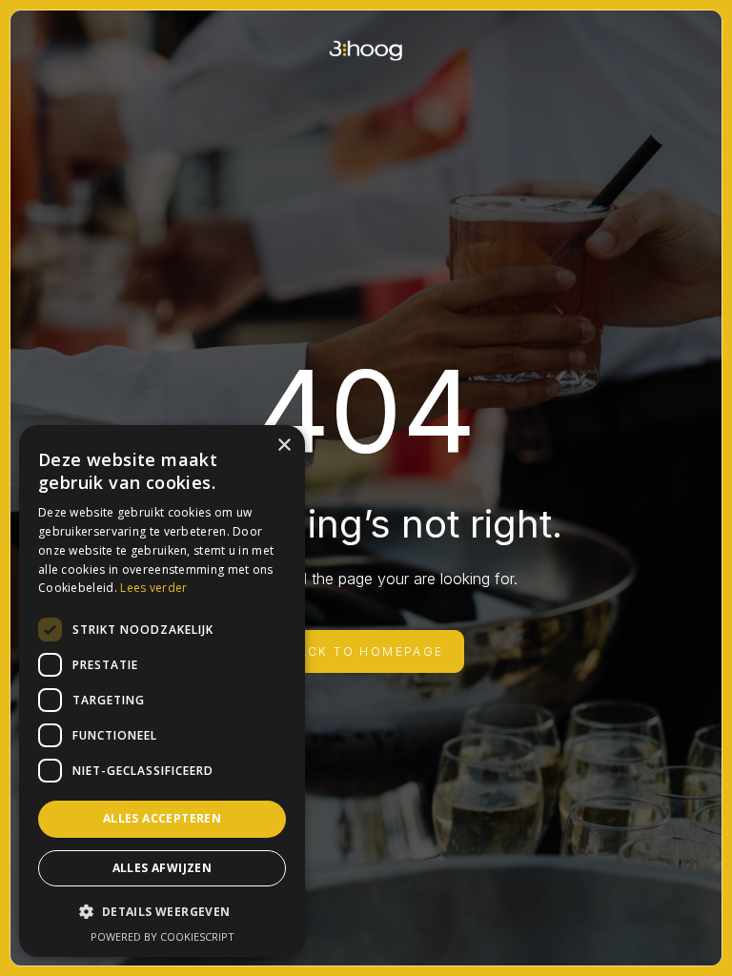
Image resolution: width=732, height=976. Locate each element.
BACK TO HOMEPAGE (365, 651)
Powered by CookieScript (162, 936)
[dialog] (162, 691)
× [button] (283, 445)
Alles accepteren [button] (162, 818)
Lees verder (153, 588)
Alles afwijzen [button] (162, 868)
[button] (162, 912)
